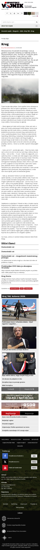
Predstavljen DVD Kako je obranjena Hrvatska (16, 267)
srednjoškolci (28, 288)
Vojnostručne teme (9, 443)
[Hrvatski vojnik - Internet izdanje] (20, 5)
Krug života (6, 276)
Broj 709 (27, 31)
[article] (20, 312)
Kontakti (5, 504)
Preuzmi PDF (29, 389)
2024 (21, 31)
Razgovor (26, 439)
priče (21, 288)
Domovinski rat (10, 47)
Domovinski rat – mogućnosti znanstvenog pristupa (19, 257)
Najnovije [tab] (29, 413)
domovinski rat (15, 288)
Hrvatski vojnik (7, 26)
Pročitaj (10, 389)
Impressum (23, 504)
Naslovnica (5, 439)
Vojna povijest (21, 443)
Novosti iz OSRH (16, 439)
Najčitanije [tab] (11, 413)
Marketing (14, 504)
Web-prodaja (20, 507)
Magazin (16, 31)
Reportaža (35, 439)
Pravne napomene (25, 547)
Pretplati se (33, 504)
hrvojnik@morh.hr (10, 485)
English (34, 16)
